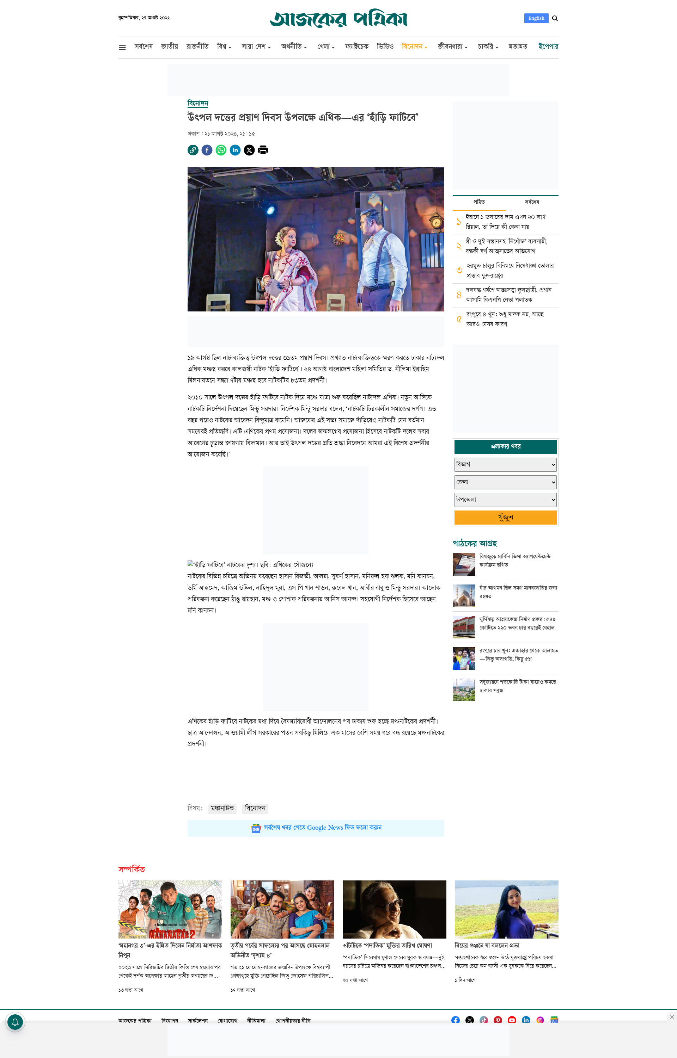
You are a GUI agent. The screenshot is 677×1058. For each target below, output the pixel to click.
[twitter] (249, 150)
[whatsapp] (221, 150)
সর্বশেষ (532, 203)
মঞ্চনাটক (222, 809)
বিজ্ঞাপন (169, 1022)
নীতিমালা (256, 1022)
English (536, 18)
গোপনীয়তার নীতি (293, 1022)
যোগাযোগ (227, 1022)
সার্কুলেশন (198, 1022)
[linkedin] (235, 150)
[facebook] (207, 150)
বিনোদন (255, 809)
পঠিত (479, 203)
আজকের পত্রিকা (135, 1022)
